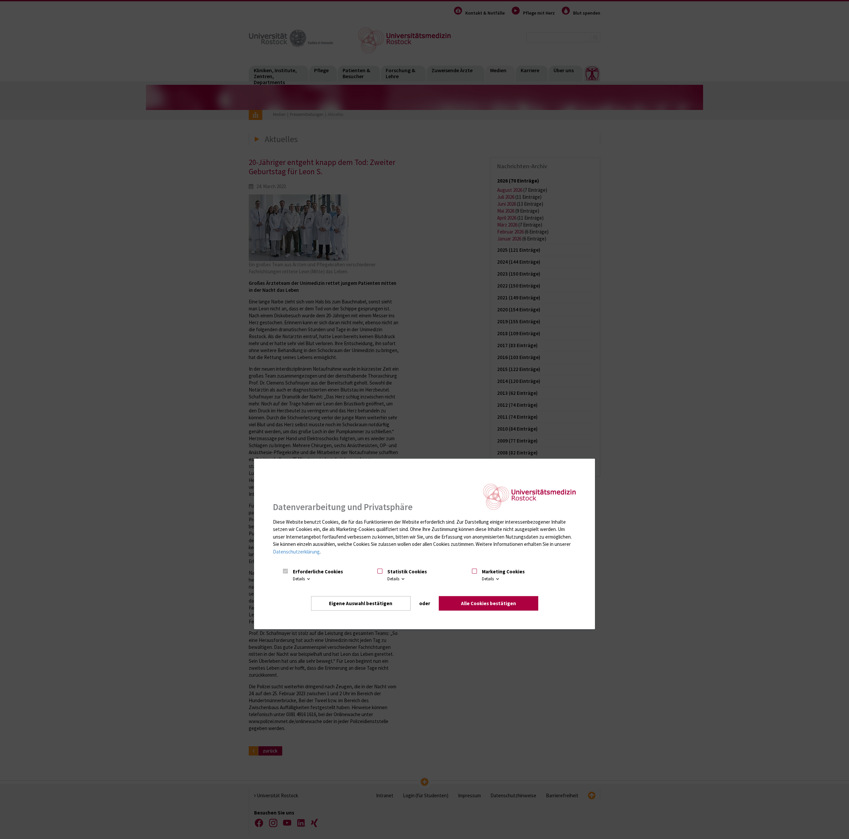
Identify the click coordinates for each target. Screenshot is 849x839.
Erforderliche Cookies (318, 571)
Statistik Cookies (407, 571)
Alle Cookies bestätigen (488, 603)
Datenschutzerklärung (296, 551)
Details (299, 579)
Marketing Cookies (503, 571)
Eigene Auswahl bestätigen (360, 603)
